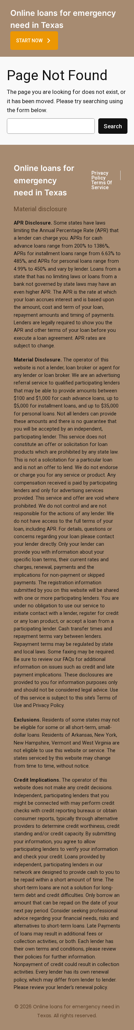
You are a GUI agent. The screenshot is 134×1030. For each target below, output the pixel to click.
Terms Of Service (101, 185)
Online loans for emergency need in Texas (44, 180)
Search (113, 126)
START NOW (29, 40)
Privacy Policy (99, 175)
